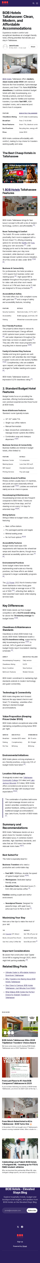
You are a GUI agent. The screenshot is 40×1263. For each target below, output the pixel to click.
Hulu (33, 243)
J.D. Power (10, 583)
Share (33, 47)
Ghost (24, 1246)
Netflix (24, 243)
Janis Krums (14, 46)
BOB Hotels (7, 79)
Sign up (20, 1242)
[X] (18, 1227)
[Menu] (37, 3)
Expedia (8, 934)
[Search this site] (33, 3)
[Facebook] (22, 1227)
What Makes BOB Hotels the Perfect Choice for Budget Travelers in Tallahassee (20, 995)
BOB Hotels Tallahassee (28, 113)
